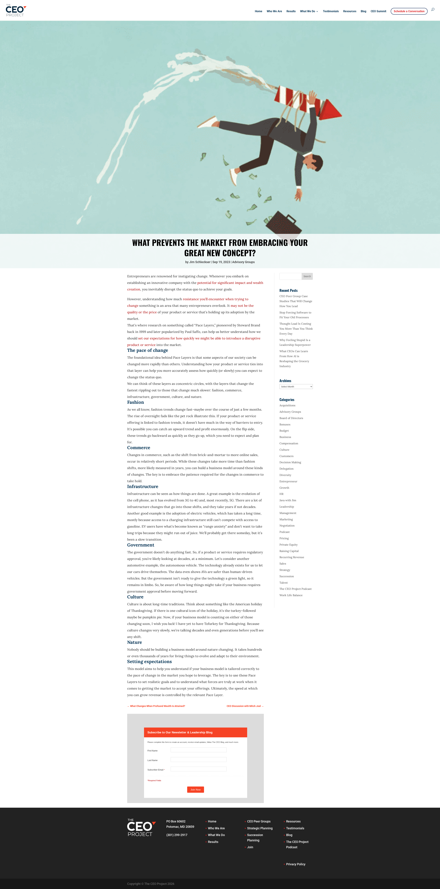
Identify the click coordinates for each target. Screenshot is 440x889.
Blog (363, 11)
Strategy (284, 570)
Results (291, 11)
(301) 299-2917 (176, 835)
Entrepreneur (288, 481)
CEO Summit (378, 11)
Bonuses (284, 424)
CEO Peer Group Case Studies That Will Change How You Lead (295, 301)
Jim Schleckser (199, 262)
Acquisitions (287, 405)
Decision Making (290, 462)
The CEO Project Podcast (295, 588)
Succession (286, 576)
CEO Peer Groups (259, 821)
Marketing (286, 519)
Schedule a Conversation (409, 11)
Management (287, 513)
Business (285, 437)
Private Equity (288, 544)
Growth (284, 487)
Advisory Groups (243, 262)
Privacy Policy (295, 864)
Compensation (288, 443)
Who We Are (274, 11)
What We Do (307, 11)
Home (258, 11)
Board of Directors (291, 418)
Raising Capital (289, 551)
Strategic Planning (260, 828)
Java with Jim (287, 500)
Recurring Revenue (291, 557)
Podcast (284, 532)
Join (250, 847)
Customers (286, 456)
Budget (284, 430)
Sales (282, 563)
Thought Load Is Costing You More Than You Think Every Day (296, 328)
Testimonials (331, 11)
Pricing (284, 538)
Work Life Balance (291, 595)
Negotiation (287, 525)
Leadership (286, 506)
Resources (349, 11)
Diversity (285, 475)
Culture (284, 449)
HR (281, 494)
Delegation (286, 468)
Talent (283, 582)
